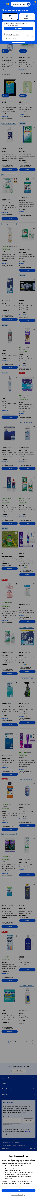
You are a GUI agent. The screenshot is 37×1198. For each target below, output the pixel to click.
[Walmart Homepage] (7, 4)
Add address (18, 28)
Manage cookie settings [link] (18, 1195)
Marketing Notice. (26, 1181)
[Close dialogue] (33, 1156)
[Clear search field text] (26, 4)
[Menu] (3, 4)
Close (18, 1190)
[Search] (28, 4)
